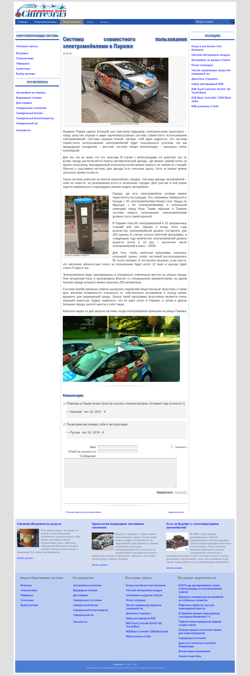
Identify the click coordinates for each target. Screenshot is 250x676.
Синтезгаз (118, 664)
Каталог (90, 22)
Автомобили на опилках (31, 92)
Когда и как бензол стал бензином (146, 585)
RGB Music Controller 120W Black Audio (147, 631)
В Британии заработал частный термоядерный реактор (196, 607)
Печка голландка (202, 65)
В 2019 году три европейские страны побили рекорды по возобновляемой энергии (200, 589)
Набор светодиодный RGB (207, 84)
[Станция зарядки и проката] (87, 197)
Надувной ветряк (176, 512)
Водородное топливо (29, 97)
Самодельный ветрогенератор (35, 118)
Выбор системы (25, 73)
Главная (23, 21)
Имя (93, 447)
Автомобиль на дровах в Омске (210, 60)
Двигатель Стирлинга (204, 79)
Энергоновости (72, 21)
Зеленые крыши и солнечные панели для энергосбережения (200, 631)
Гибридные (23, 63)
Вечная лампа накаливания (194, 651)
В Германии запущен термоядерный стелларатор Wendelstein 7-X (199, 615)
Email (82, 451)
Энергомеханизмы (45, 21)
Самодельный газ (27, 123)
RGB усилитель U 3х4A (205, 106)
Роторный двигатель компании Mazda (83, 512)
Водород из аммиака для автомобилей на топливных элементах (201, 598)
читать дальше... (26, 557)
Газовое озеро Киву (190, 656)
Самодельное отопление (31, 108)
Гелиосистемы (25, 58)
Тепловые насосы (27, 46)
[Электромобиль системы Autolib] (124, 59)
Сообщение (88, 456)
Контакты (104, 22)
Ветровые (22, 53)
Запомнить (181, 447)
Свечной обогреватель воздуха (210, 55)
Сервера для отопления (192, 638)
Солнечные (23, 68)
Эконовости (23, 130)
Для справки (24, 103)
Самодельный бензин (29, 113)
